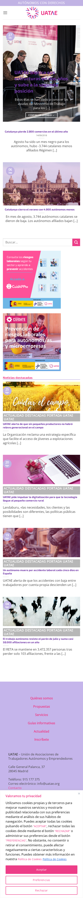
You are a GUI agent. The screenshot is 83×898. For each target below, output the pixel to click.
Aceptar (41, 869)
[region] (41, 844)
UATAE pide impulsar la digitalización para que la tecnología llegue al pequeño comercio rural (40, 498)
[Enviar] (76, 242)
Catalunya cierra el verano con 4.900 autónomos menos (40, 209)
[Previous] (9, 73)
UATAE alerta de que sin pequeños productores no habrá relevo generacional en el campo (38, 425)
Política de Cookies (30, 859)
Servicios (41, 715)
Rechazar (41, 890)
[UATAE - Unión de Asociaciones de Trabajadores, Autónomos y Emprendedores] (42, 13)
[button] (5, 12)
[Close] (79, 793)
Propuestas (41, 706)
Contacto (15, 788)
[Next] (73, 73)
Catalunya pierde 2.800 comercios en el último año (36, 131)
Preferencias (41, 880)
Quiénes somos (41, 698)
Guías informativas (41, 723)
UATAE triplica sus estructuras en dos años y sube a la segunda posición (41, 81)
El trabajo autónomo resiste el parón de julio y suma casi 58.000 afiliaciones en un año (38, 640)
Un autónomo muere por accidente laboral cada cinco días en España (41, 571)
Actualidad (41, 731)
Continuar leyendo (41, 115)
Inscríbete (41, 739)
